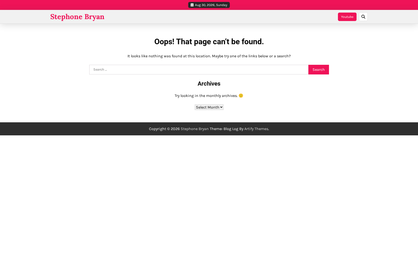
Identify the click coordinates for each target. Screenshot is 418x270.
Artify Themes (256, 128)
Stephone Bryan (77, 16)
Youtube (347, 17)
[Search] (363, 16)
